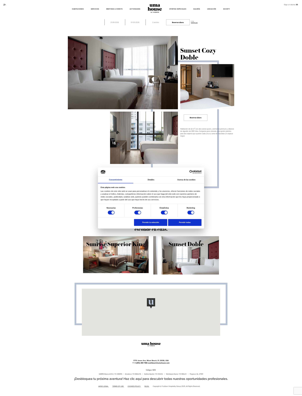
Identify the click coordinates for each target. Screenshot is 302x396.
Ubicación (211, 9)
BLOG (147, 386)
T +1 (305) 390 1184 (140, 363)
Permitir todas (185, 222)
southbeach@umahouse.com (159, 363)
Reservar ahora (178, 22)
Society (226, 9)
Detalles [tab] (151, 180)
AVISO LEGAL (103, 386)
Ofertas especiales (177, 9)
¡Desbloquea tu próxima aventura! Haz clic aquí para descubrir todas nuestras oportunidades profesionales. (151, 379)
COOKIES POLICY (134, 386)
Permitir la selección (150, 222)
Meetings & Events (114, 9)
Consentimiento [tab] (115, 180)
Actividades (135, 9)
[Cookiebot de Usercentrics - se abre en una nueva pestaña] (191, 172)
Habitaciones (78, 9)
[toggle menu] (5, 5)
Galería (196, 9)
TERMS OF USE (118, 386)
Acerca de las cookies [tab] (186, 180)
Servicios (95, 9)
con (194, 22)
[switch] (137, 212)
